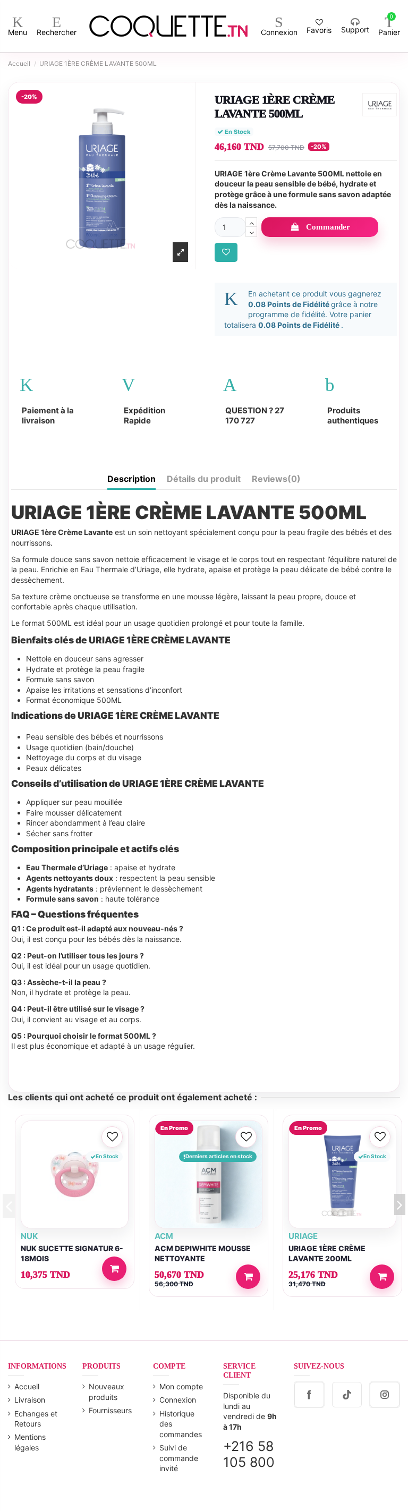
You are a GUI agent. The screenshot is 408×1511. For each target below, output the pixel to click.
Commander (328, 227)
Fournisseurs (110, 1410)
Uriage (303, 1236)
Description (131, 479)
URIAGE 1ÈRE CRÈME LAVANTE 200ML (327, 1253)
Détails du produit (204, 479)
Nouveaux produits (106, 1392)
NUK (29, 1236)
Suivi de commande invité (178, 1458)
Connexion (177, 1399)
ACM (164, 1236)
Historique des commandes (180, 1424)
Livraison (29, 1399)
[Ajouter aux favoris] (226, 252)
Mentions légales (30, 1442)
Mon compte (181, 1386)
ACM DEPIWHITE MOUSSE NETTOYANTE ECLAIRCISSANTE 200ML (203, 1258)
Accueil (26, 1386)
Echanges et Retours (35, 1419)
